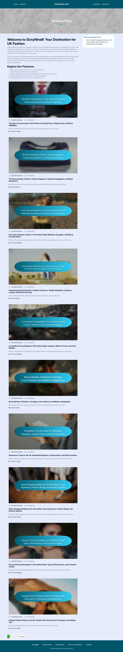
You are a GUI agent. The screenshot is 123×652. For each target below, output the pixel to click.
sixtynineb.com (61, 4)
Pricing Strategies (16, 243)
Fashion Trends (15, 461)
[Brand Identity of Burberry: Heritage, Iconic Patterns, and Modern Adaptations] (43, 378)
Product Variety (16, 131)
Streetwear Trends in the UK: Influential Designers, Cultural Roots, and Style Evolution (43, 455)
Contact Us (96, 4)
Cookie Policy (60, 644)
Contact (88, 644)
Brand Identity (15, 187)
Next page (22, 636)
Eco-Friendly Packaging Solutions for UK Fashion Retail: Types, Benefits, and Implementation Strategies (99, 42)
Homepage (35, 644)
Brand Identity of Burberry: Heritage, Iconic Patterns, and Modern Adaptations (40, 402)
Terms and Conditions (75, 644)
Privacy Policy (47, 644)
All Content (105, 4)
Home (16, 4)
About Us (23, 4)
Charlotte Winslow (17, 120)
